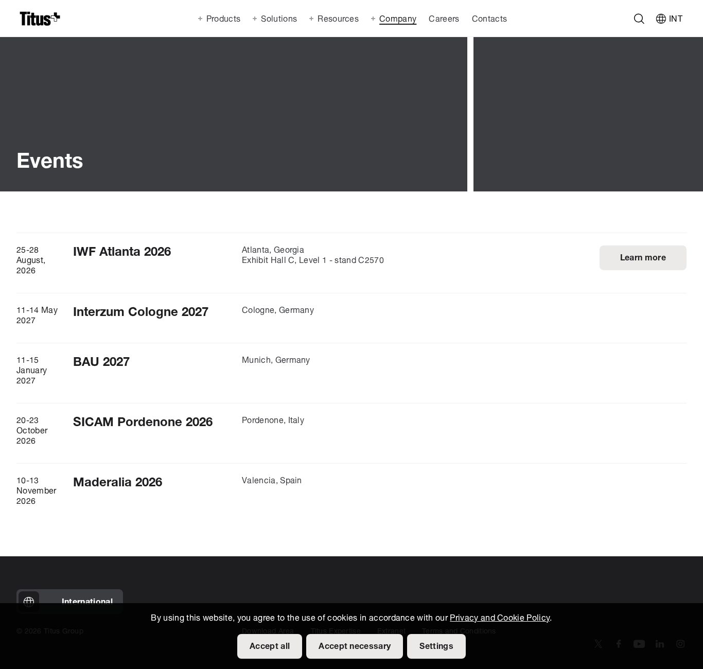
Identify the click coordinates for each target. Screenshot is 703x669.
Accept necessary (355, 647)
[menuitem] (443, 18)
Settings (436, 647)
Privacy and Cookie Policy (500, 618)
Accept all (270, 647)
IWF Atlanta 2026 (122, 253)
